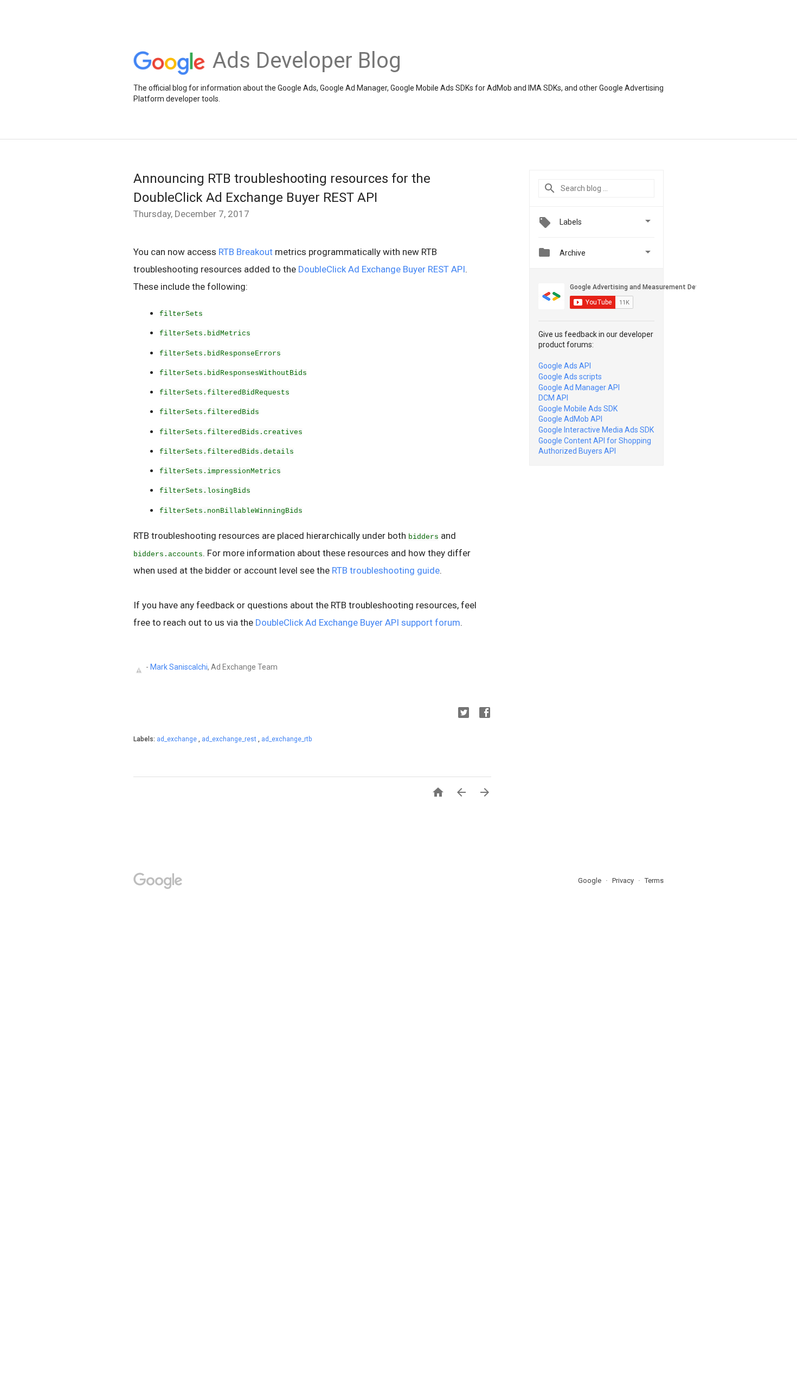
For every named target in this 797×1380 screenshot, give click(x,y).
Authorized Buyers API (577, 451)
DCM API (553, 397)
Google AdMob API (570, 419)
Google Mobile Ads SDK (578, 408)
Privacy (623, 880)
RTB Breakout (245, 251)
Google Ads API (564, 365)
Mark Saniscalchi (179, 666)
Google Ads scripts (570, 376)
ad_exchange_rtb (286, 739)
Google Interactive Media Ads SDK (596, 429)
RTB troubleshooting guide (386, 570)
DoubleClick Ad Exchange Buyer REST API (381, 269)
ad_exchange (177, 739)
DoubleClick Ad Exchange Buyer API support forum (357, 622)
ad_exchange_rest (230, 739)
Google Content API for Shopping (594, 440)
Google (590, 880)
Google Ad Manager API (579, 387)
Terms (654, 880)
